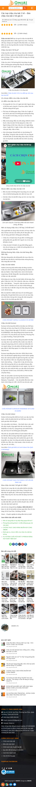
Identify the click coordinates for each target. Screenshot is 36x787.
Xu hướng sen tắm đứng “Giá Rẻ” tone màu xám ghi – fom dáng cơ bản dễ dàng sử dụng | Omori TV (20, 679)
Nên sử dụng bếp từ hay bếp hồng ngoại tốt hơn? (17, 520)
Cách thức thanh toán (9, 753)
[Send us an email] (9, 768)
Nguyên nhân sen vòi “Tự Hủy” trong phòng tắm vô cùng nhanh (20, 657)
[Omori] (18, 3)
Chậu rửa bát (5, 38)
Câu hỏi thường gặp (9, 756)
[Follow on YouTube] (11, 768)
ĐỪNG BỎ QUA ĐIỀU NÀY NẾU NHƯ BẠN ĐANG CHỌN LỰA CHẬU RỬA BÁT (19, 687)
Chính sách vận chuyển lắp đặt (12, 747)
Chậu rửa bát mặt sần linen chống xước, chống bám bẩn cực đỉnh (20, 650)
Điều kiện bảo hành (9, 744)
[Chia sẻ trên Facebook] (13, 544)
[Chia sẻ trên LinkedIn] (25, 544)
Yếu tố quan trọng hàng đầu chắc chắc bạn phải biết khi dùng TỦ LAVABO (20, 664)
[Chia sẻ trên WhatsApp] (10, 544)
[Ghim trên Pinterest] (22, 544)
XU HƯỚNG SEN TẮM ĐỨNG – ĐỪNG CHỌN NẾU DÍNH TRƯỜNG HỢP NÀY (20, 694)
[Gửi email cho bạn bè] (19, 544)
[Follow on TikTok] (4, 768)
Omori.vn (4, 21)
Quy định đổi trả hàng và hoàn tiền (13, 750)
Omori (3, 488)
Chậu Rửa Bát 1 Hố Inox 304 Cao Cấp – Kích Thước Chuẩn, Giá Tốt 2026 (19, 643)
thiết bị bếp (18, 267)
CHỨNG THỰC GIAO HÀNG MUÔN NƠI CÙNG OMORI (18, 671)
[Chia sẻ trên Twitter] (16, 544)
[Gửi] (25, 8)
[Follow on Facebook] (2, 768)
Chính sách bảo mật (9, 741)
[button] (3, 8)
